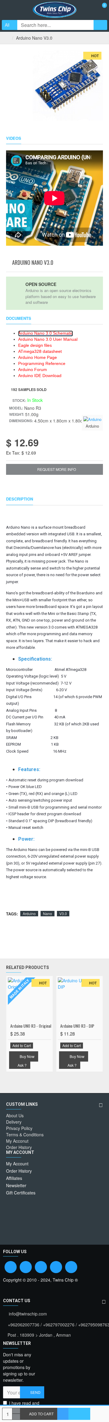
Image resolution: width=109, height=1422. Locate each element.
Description (19, 499)
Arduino (29, 913)
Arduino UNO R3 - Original (30, 1026)
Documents (18, 318)
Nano (47, 913)
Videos (13, 138)
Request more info (56, 469)
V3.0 (63, 913)
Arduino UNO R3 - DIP (77, 1026)
